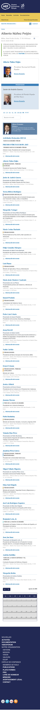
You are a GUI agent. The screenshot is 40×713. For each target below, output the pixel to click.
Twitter (7, 701)
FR (23, 112)
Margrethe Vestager (10, 210)
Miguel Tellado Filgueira (12, 469)
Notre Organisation (11, 647)
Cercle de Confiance (11, 662)
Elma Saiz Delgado (10, 485)
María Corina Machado (11, 229)
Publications (9, 667)
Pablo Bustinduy (9, 416)
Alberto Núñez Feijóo (10, 161)
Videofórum (4, 20)
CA (7, 112)
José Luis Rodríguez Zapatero (14, 503)
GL (13, 112)
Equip (5, 659)
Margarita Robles (9, 573)
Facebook (3, 701)
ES (4, 112)
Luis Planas (7, 263)
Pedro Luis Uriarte (10, 314)
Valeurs (6, 657)
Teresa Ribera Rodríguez (12, 191)
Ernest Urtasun (8, 366)
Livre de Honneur (11, 674)
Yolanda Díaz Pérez (10, 433)
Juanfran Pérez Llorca (11, 450)
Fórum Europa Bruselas (31, 20)
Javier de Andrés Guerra (12, 177)
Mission (6, 652)
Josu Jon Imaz (8, 537)
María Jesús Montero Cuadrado (14, 280)
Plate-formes (9, 670)
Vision (5, 654)
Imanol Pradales (9, 297)
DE (15, 112)
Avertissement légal (12, 679)
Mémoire (7, 677)
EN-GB (19, 112)
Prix (5, 672)
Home (3, 15)
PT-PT (27, 112)
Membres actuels (11, 665)
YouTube (12, 701)
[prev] (5, 589)
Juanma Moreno (9, 400)
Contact (6, 682)
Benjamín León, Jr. (10, 519)
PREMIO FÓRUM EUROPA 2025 (15, 144)
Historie (6, 650)
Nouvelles (9, 15)
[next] (8, 589)
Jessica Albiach (8, 384)
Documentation (24, 15)
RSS (16, 701)
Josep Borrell (7, 330)
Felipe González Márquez (12, 247)
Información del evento (12, 156)
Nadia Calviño (8, 349)
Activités (16, 15)
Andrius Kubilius (9, 555)
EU (10, 112)
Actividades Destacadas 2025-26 (14, 138)
